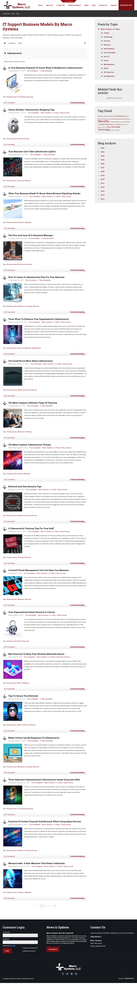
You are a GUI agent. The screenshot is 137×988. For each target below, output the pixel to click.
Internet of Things (24, 850)
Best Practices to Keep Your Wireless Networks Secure (36, 654)
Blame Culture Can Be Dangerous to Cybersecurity (33, 737)
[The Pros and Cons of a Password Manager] (13, 251)
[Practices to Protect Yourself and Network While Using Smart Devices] (13, 837)
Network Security (24, 390)
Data (99, 124)
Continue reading (77, 103)
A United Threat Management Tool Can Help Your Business (38, 570)
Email (20, 641)
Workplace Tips (118, 121)
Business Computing (25, 306)
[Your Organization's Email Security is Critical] (13, 628)
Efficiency (112, 116)
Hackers (21, 892)
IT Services (60, 5)
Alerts (106, 68)
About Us (49, 5)
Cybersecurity (12, 97)
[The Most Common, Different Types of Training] (13, 418)
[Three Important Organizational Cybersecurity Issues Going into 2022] (13, 795)
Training (28, 432)
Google (109, 119)
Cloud (106, 60)
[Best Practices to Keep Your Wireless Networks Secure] (13, 669)
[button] (85, 43)
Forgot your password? (30, 948)
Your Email (6, 932)
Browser (21, 222)
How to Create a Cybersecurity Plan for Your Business (36, 277)
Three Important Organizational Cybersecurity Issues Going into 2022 (44, 779)
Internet (28, 181)
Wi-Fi (20, 683)
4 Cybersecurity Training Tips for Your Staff (31, 528)
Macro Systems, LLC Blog (49, 113)
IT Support (112, 122)
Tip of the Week (109, 53)
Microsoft (114, 124)
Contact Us (103, 5)
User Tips (104, 127)
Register (70, 1)
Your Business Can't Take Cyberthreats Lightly (32, 151)
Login (65, 1)
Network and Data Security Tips (24, 486)
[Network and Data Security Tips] (13, 502)
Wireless (26, 683)
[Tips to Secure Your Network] (13, 711)
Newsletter (48, 71)
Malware (28, 222)
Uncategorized (109, 76)
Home (40, 5)
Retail (20, 139)
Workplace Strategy (115, 119)
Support (114, 5)
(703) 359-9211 (126, 5)
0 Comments (10, 103)
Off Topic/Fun (109, 72)
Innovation (117, 130)
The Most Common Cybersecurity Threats (29, 444)
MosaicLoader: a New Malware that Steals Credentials (36, 863)
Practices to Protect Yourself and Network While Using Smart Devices (44, 821)
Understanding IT (74, 5)
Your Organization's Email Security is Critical (31, 612)
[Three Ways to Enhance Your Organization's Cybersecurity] (13, 334)
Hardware (104, 119)
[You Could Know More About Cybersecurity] (13, 376)
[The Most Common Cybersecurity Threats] (13, 460)
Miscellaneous (109, 64)
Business (21, 432)
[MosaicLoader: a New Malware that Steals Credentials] (13, 879)
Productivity (120, 116)
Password (21, 264)
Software (119, 124)
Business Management (33, 348)
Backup (124, 121)
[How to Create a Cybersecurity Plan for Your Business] (13, 293)
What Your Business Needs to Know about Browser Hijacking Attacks (44, 193)
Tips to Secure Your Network (23, 696)
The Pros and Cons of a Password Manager (30, 235)
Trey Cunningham (32, 71)
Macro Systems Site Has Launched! (60, 933)
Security (30, 97)
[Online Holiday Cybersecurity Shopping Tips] (13, 125)
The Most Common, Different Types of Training (32, 402)
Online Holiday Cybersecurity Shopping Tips (31, 109)
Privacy (112, 130)
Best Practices (65, 657)
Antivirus (21, 599)
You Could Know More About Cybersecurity (30, 361)
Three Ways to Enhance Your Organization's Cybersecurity (38, 319)
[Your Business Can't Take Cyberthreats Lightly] (13, 167)
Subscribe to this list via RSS (15, 62)
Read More (53, 949)
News (87, 5)
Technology (22, 97)
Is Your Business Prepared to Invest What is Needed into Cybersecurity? (45, 67)
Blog (93, 5)
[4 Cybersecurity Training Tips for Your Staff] (13, 544)
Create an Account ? (29, 951)
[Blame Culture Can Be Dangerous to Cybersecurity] (13, 753)
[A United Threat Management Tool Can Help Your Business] (13, 586)
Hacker (20, 474)
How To (106, 56)
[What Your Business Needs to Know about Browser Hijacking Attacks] (13, 209)
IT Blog (42, 71)
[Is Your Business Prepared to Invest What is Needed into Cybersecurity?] (13, 83)
